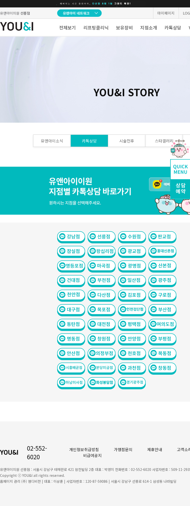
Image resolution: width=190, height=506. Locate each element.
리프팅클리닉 (96, 27)
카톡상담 (173, 27)
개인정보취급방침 (84, 449)
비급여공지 (92, 455)
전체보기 (67, 27)
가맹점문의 (123, 449)
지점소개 (148, 27)
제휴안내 (154, 449)
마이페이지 (166, 13)
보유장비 (124, 27)
